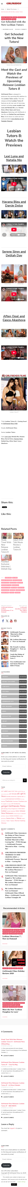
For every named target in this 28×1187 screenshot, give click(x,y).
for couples (4, 804)
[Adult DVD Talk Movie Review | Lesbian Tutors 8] (18, 536)
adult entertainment (5, 794)
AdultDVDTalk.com (21, 791)
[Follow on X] (7, 621)
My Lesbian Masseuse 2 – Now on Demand (18, 640)
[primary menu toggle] (2, 3)
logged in (13, 1128)
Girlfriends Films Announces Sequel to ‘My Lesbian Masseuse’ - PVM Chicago (16, 878)
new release (20, 811)
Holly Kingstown (13, 809)
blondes (8, 796)
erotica (17, 799)
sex (15, 818)
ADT (2, 791)
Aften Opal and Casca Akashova (14, 318)
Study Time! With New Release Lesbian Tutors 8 (6, 546)
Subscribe (6, 772)
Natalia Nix (21, 587)
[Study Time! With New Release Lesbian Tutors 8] (6, 536)
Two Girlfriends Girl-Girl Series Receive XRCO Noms (18, 664)
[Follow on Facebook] (3, 621)
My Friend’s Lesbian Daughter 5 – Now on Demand (18, 649)
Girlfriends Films (6, 585)
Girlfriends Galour (8, 29)
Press (22, 931)
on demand (23, 813)
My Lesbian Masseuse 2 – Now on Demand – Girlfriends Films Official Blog (14, 891)
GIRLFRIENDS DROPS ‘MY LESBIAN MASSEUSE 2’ (15, 866)
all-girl (15, 577)
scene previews (20, 590)
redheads (7, 816)
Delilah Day (13, 582)
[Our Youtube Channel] (11, 621)
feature (3, 801)
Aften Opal (8, 577)
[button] (7, 169)
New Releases (21, 17)
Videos (14, 19)
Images (15, 17)
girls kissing (4, 809)
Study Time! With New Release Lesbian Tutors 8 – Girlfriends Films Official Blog (13, 1042)
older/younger (17, 813)
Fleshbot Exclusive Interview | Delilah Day (6, 565)
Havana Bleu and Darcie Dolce (14, 204)
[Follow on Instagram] (15, 621)
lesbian (4, 811)
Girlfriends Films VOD (10, 424)
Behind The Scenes (7, 17)
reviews (16, 816)
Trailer (12, 592)
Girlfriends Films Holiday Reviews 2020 (13, 972)
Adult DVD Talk (12, 791)
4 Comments (23, 29)
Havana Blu (15, 585)
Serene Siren (18, 439)
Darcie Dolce (5, 582)
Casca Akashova (17, 580)
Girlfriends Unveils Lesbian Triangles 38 (15, 896)
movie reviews (11, 811)
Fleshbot (15, 801)
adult (6, 791)
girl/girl (20, 582)
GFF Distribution (15, 804)
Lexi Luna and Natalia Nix (14, 158)
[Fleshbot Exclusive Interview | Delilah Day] (6, 558)
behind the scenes (7, 580)
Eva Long (22, 799)
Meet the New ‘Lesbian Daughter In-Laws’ (12, 1010)
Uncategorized (13, 933)
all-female (13, 794)
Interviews (21, 809)
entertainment (10, 799)
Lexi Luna (8, 437)
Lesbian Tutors (6, 587)
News (3, 19)
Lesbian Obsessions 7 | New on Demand (11, 937)
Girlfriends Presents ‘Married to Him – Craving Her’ (17, 634)
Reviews (20, 968)
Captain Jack (20, 796)
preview (12, 590)
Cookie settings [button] (21, 1182)
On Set (18, 931)
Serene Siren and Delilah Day (14, 253)
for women (9, 803)
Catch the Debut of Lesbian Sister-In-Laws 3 (17, 656)
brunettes (14, 796)
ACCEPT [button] (14, 1184)
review (11, 816)
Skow (19, 818)
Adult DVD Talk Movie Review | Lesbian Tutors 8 (18, 545)
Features (9, 801)
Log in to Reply (9, 1056)
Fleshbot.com (23, 801)
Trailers (8, 19)
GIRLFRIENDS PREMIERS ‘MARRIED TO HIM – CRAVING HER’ (15, 854)
